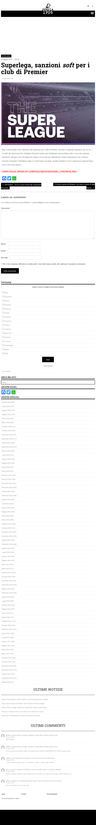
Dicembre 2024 (7, 483)
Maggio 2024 (6, 512)
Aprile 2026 (6, 418)
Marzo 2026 (6, 422)
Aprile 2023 (6, 564)
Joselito (7, 313)
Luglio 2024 (6, 503)
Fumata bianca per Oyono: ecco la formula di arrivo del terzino (34, 758)
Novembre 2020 (7, 670)
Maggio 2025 (6, 463)
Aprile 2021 (6, 649)
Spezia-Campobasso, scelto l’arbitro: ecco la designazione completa (25, 699)
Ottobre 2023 (6, 540)
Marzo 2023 (6, 568)
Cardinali (7, 329)
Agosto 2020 (6, 682)
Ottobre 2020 (6, 674)
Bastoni (6, 349)
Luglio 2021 (6, 637)
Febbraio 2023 (7, 572)
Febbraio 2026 (7, 426)
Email (4, 250)
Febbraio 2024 (7, 524)
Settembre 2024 (7, 495)
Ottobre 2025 (6, 443)
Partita (23, 794)
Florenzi (7, 325)
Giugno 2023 (6, 556)
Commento (6, 208)
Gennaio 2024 (7, 528)
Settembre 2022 (7, 593)
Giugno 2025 (6, 459)
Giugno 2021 (6, 641)
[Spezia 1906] (48, 14)
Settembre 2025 (7, 447)
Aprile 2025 (6, 467)
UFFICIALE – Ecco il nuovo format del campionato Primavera (21, 186)
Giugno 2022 (6, 605)
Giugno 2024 (6, 508)
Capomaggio (8, 345)
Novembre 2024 (7, 487)
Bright (6, 353)
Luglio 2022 (6, 601)
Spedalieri (7, 305)
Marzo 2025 (6, 471)
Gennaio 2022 (7, 625)
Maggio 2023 (6, 560)
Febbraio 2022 (7, 621)
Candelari (7, 317)
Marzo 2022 (6, 617)
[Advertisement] (48, 34)
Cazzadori (7, 321)
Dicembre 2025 (7, 435)
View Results (48, 366)
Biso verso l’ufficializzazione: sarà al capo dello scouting (21, 715)
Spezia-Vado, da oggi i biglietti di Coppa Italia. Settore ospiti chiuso (24, 707)
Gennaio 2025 (7, 479)
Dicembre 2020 (7, 666)
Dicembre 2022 (7, 580)
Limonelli (7, 341)
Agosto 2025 (6, 451)
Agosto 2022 (6, 597)
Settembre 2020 (7, 678)
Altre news (6, 56)
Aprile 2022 (6, 613)
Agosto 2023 (6, 548)
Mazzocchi (8, 333)
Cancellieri (8, 297)
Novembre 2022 (7, 585)
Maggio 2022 (6, 609)
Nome (4, 244)
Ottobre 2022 (6, 589)
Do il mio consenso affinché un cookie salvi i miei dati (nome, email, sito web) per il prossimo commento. (44, 264)
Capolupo (7, 309)
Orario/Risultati (51, 794)
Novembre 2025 (7, 439)
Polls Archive (6, 371)
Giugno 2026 (6, 410)
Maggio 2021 (6, 645)
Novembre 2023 (7, 536)
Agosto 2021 (6, 633)
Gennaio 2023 (7, 577)
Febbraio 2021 (7, 658)
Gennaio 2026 (7, 430)
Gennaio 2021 (7, 662)
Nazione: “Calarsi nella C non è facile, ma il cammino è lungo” (23, 711)
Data (3, 794)
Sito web (4, 257)
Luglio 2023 (6, 552)
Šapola (6, 301)
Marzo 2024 (6, 520)
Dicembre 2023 (7, 532)
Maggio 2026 (6, 414)
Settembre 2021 (7, 629)
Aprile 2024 (6, 516)
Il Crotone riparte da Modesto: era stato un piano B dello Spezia (74, 186)
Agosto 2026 (6, 402)
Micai (6, 292)
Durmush (7, 337)
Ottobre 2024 (6, 491)
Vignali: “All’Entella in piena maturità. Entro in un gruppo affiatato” (39, 769)
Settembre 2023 (7, 544)
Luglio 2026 (6, 406)
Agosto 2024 (6, 499)
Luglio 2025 (6, 455)
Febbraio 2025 (7, 475)
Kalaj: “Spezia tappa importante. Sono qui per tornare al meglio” (23, 703)
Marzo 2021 (6, 654)
